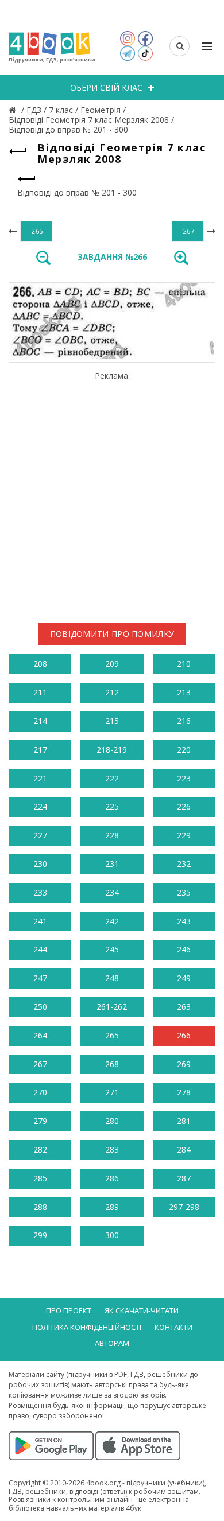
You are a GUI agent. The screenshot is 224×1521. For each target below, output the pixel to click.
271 (112, 1092)
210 (184, 663)
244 (40, 949)
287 (184, 1178)
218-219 (111, 749)
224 (40, 806)
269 (184, 1064)
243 (184, 921)
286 (112, 1178)
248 (112, 977)
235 (184, 892)
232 (184, 863)
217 (40, 749)
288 (40, 1206)
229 (184, 835)
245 (112, 949)
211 (40, 692)
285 (40, 1178)
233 (40, 892)
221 (40, 778)
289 (112, 1206)
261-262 (111, 1006)
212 (112, 692)
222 (112, 778)
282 (40, 1149)
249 (184, 977)
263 (184, 1006)
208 (40, 663)
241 (40, 921)
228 (112, 835)
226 (184, 806)
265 (112, 1035)
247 (40, 977)
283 (112, 1149)
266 (184, 1035)
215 (112, 720)
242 (112, 921)
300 (112, 1235)
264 (40, 1035)
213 (184, 692)
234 (112, 892)
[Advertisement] (112, 493)
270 (40, 1092)
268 (112, 1064)
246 (184, 949)
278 (184, 1092)
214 (40, 720)
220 (184, 749)
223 (184, 778)
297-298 (184, 1206)
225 (112, 806)
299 (40, 1235)
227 (40, 835)
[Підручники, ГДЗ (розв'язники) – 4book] (14, 109)
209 (112, 663)
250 (40, 1006)
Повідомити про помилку (112, 633)
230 (40, 863)
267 (40, 1064)
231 (112, 863)
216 (184, 720)
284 (184, 1149)
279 (40, 1120)
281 (184, 1120)
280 (112, 1120)
